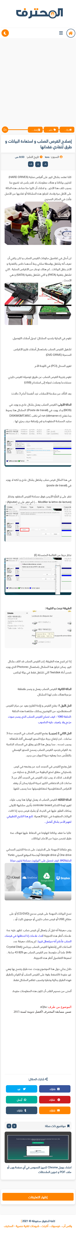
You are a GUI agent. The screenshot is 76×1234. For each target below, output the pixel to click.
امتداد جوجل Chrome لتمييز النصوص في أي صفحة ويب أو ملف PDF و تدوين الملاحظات (39, 1169)
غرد (19, 1089)
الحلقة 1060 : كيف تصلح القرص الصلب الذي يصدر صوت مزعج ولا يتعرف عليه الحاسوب (39, 719)
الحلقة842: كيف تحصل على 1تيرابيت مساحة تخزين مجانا (40, 860)
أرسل (19, 1099)
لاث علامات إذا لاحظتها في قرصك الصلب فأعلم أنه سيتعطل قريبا (38, 938)
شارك (53, 1089)
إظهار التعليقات (38, 1196)
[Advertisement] (38, 79)
